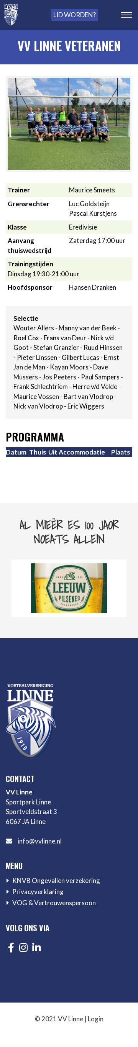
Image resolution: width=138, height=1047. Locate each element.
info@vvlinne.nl (40, 841)
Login (96, 1019)
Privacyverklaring (38, 892)
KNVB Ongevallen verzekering (56, 880)
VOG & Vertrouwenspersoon (54, 903)
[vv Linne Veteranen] (69, 123)
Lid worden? (74, 15)
